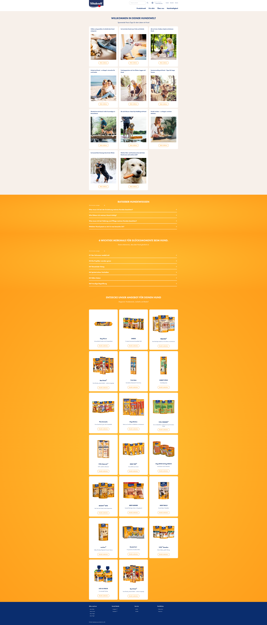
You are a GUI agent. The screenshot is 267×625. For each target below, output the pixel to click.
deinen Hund (92, 611)
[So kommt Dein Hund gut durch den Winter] (103, 171)
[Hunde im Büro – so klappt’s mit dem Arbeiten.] (163, 129)
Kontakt (167, 2)
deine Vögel (92, 615)
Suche (136, 609)
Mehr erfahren (103, 63)
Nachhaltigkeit (172, 8)
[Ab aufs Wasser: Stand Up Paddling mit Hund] (133, 129)
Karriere (176, 2)
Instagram (115, 609)
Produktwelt (141, 8)
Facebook (114, 611)
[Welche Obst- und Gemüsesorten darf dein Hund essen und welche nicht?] (133, 171)
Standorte (172, 2)
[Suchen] (147, 2)
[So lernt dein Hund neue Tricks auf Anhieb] (133, 47)
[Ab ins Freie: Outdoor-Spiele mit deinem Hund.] (163, 47)
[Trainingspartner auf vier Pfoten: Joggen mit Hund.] (133, 88)
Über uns (160, 8)
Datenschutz (160, 609)
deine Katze (92, 609)
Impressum (160, 611)
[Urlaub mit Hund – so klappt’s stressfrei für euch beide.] (103, 88)
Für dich (152, 8)
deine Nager (92, 613)
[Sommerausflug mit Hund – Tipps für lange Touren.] (163, 88)
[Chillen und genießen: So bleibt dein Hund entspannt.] (103, 47)
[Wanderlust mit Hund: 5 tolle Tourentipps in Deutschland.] (103, 129)
